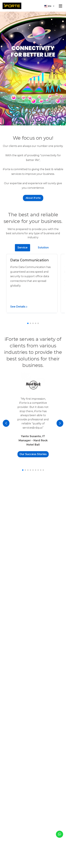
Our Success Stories (33, 454)
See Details (18, 306)
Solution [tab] (43, 247)
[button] (28, 323)
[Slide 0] (33, 122)
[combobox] (49, 6)
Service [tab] (22, 247)
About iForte (33, 197)
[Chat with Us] (59, 834)
